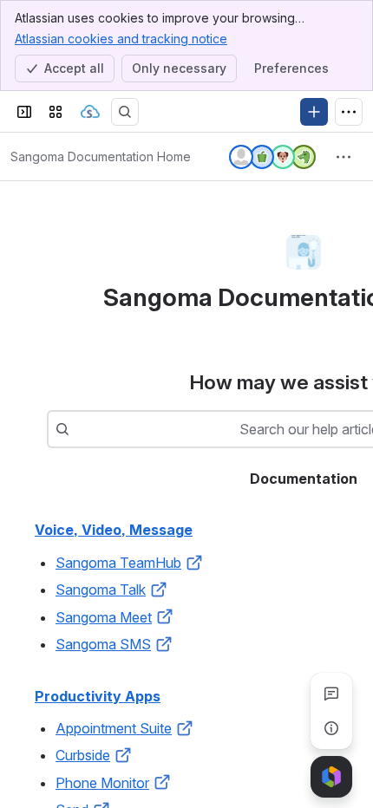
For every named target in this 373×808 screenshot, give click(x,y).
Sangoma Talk (101, 589)
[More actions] (343, 157)
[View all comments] (331, 693)
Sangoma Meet (104, 617)
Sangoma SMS (103, 644)
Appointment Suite (114, 728)
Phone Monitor (102, 783)
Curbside (83, 755)
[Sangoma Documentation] (90, 112)
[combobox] (78, 429)
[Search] (125, 112)
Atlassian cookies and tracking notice (121, 38)
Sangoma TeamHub (118, 562)
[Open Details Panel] (331, 728)
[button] (194, 562)
